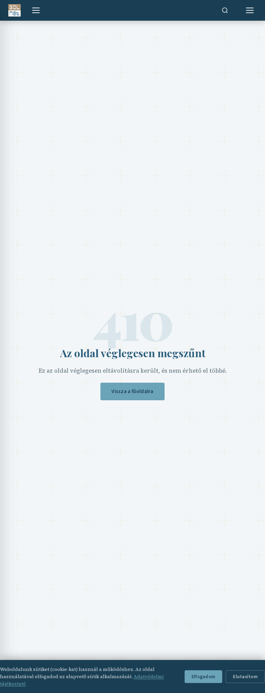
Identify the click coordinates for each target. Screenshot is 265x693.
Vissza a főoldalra (132, 391)
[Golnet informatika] (14, 10)
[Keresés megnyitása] (225, 10)
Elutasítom (245, 676)
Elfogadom (203, 676)
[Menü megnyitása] (36, 10)
